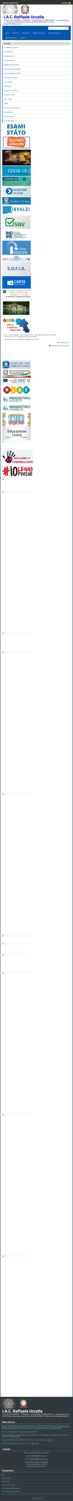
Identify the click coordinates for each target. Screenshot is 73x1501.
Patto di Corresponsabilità (12, 69)
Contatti (22, 38)
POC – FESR (8, 99)
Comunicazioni (13, 335)
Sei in (5, 335)
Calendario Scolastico (11, 77)
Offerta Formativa (39, 33)
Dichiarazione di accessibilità (11, 1491)
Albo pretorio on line (8, 1485)
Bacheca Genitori (54, 33)
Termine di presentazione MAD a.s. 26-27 (15, 1443)
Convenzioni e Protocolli (12, 108)
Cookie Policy (6, 1481)
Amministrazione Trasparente (11, 1488)
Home (7, 33)
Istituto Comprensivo (10, 3)
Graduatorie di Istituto (11, 90)
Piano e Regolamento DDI (12, 73)
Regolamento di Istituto (11, 65)
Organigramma (9, 56)
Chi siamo (15, 33)
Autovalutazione (10, 38)
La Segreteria (8, 52)
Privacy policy (6, 1478)
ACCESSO (65, 3)
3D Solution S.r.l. (37, 1498)
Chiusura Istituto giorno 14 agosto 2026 (15, 1432)
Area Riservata (9, 121)
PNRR (6, 103)
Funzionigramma (9, 60)
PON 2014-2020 (9, 95)
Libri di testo (8, 82)
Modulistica (8, 86)
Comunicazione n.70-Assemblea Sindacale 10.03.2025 (21, 339)
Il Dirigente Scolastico (11, 47)
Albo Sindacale (9, 116)
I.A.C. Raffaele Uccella (24, 17)
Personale (25, 33)
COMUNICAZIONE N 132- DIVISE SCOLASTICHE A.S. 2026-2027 (22, 1440)
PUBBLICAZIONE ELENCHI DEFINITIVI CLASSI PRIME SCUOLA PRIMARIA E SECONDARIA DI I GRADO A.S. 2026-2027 (35, 1436)
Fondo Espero (8, 112)
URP (3, 1475)
